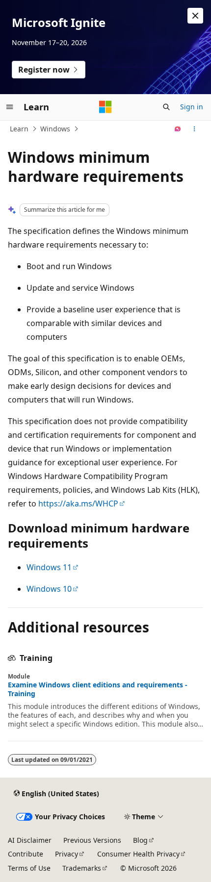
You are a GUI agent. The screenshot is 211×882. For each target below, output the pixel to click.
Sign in (191, 106)
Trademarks (81, 868)
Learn (19, 128)
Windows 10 (49, 588)
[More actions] (194, 129)
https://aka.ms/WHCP (78, 503)
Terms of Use (29, 868)
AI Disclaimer (30, 840)
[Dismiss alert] (195, 16)
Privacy (66, 853)
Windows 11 (49, 567)
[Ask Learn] (178, 129)
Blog (140, 840)
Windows (55, 128)
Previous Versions (92, 840)
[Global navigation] (10, 107)
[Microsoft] (105, 107)
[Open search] (166, 107)
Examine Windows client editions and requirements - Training (97, 689)
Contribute (25, 853)
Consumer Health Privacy (138, 853)
